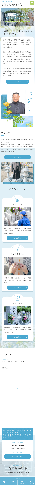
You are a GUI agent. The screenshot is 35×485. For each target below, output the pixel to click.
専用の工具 (5, 368)
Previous (3, 16)
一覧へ (17, 389)
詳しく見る (17, 157)
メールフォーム (19, 456)
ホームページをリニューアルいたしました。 (13, 361)
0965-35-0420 (18, 445)
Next (32, 16)
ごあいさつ (17, 81)
